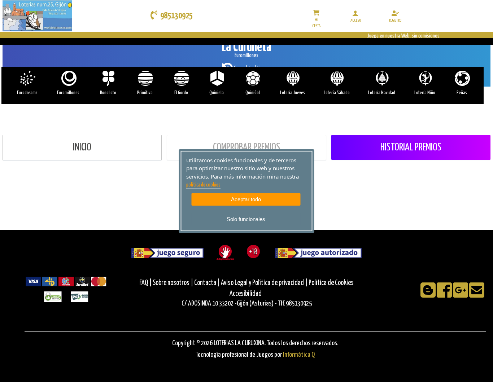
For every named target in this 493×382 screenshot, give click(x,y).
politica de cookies (203, 185)
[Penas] (461, 78)
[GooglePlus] (461, 295)
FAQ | (146, 283)
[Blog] (428, 295)
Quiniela (216, 93)
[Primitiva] (145, 78)
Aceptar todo (246, 199)
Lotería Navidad (381, 93)
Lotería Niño (424, 93)
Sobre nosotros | (173, 283)
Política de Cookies (331, 283)
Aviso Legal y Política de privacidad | (265, 283)
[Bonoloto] (108, 78)
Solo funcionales (246, 219)
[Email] (476, 295)
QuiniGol (252, 93)
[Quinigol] (252, 78)
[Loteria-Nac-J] (292, 78)
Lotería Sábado (337, 93)
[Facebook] (445, 295)
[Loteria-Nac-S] (336, 78)
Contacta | (207, 283)
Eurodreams (27, 93)
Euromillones (68, 93)
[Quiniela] (216, 78)
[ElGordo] (181, 78)
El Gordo (181, 93)
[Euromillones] (68, 78)
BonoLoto (108, 93)
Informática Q (299, 354)
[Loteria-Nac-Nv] (381, 78)
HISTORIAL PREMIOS (410, 147)
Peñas (462, 93)
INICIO (82, 147)
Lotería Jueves (292, 93)
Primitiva (145, 93)
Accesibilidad (246, 293)
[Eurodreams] (27, 78)
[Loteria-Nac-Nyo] (425, 78)
